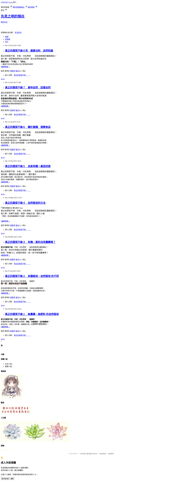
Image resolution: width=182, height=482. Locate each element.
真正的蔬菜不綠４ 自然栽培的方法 (25, 202)
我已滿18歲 (5, 478)
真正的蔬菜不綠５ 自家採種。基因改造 (28, 166)
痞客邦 (12, 71)
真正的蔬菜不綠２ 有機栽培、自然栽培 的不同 (32, 276)
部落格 (7, 39)
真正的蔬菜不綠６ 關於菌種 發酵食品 (28, 127)
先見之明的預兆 (12, 16)
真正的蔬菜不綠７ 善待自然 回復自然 (28, 87)
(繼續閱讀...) (5, 67)
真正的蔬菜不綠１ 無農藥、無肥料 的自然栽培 (32, 314)
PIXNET (75, 453)
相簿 (6, 37)
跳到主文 (4, 22)
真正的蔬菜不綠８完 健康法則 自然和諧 (29, 50)
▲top (3, 79)
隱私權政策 (102, 453)
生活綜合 (18, 32)
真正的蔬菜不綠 (22, 75)
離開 (12, 478)
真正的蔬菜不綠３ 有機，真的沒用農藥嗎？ (30, 242)
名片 (6, 42)
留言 (17, 71)
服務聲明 (111, 453)
